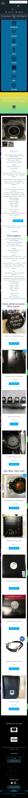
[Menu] (18, 6)
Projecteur (9, 226)
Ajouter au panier (18, 220)
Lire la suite (14, 424)
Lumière (23, 226)
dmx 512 (19, 226)
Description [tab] (14, 231)
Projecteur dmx (10, 227)
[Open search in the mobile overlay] (18, 2)
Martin (19, 227)
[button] (24, 129)
